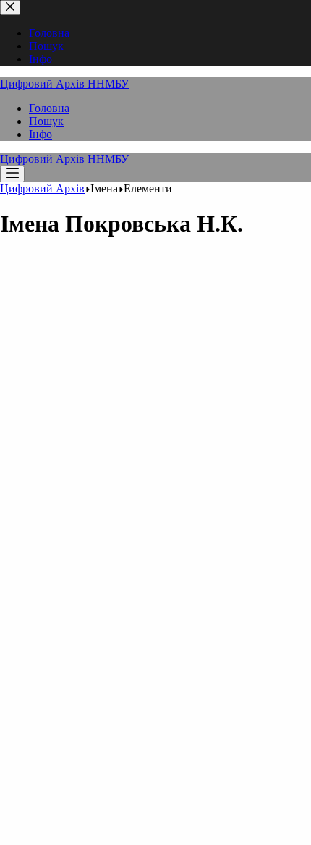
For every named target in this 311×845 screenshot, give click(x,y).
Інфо (40, 134)
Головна (49, 108)
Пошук (46, 121)
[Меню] (12, 174)
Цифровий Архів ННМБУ (64, 83)
